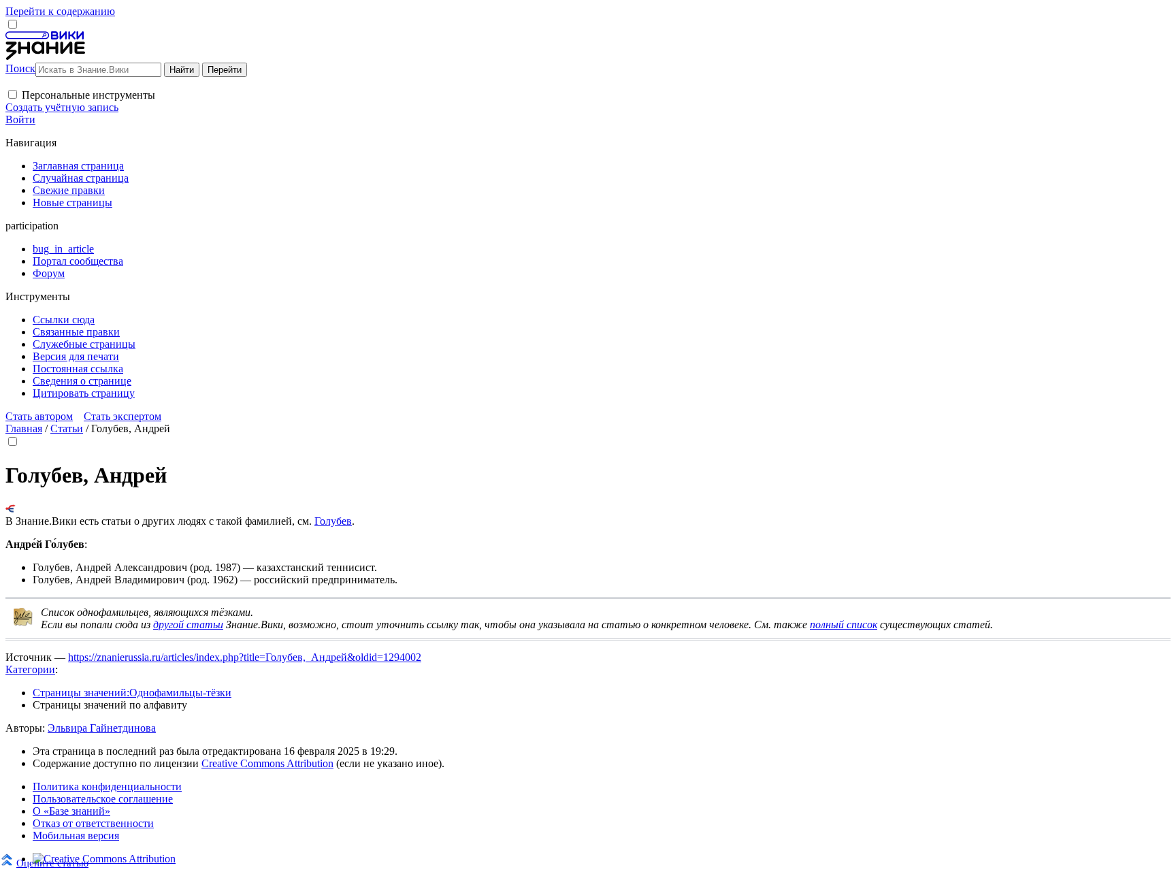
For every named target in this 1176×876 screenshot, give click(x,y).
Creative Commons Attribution (267, 763)
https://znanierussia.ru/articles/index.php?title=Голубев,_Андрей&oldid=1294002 (244, 657)
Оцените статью (52, 863)
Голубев (333, 521)
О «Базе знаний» (71, 811)
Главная (23, 428)
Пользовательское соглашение (103, 799)
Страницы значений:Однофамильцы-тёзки (132, 692)
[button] (12, 94)
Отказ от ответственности (93, 823)
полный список (843, 624)
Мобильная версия (76, 835)
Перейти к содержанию (60, 11)
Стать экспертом (122, 416)
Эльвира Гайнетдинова (102, 728)
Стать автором (39, 416)
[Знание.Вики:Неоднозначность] (23, 623)
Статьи (66, 428)
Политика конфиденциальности (107, 786)
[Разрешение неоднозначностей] (10, 509)
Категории (30, 669)
